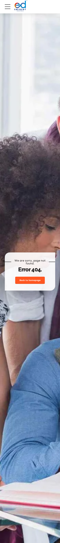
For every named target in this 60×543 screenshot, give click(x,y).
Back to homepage (30, 280)
